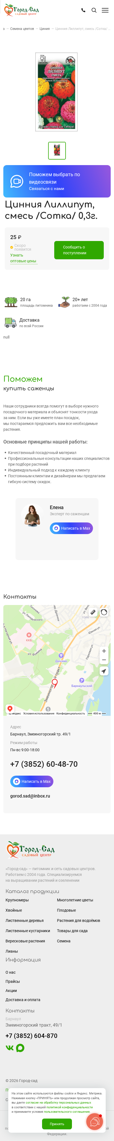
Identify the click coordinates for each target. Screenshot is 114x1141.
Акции (11, 990)
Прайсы (13, 981)
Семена (64, 941)
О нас (10, 972)
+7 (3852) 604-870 (32, 1035)
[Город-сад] (21, 10)
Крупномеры (17, 900)
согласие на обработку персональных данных (58, 1102)
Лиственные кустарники (28, 931)
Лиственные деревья (25, 920)
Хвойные (14, 910)
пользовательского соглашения (67, 1112)
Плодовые (66, 910)
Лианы (12, 951)
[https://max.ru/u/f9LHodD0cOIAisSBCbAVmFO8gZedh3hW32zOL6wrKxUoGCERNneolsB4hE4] (20, 1050)
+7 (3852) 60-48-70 (44, 764)
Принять (57, 1124)
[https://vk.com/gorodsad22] (10, 1050)
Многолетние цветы (75, 900)
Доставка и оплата (23, 1000)
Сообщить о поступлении (74, 250)
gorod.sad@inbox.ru (30, 796)
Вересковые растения (25, 941)
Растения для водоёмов (78, 920)
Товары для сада (72, 931)
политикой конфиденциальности (69, 1107)
